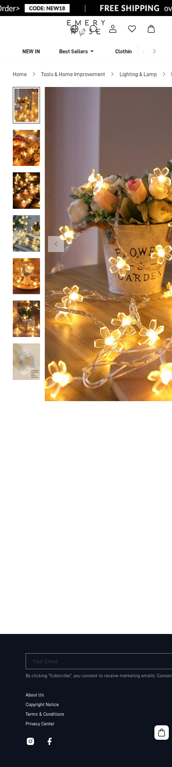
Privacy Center (40, 724)
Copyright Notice (42, 704)
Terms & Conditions (45, 714)
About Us (35, 695)
